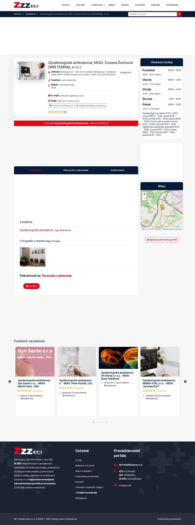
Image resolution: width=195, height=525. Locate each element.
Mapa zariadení (83, 470)
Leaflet (157, 229)
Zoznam (80, 5)
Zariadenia (30, 14)
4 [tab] (106, 422)
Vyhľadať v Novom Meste (75, 123)
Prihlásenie (172, 5)
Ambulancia (65, 230)
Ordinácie (96, 5)
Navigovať (125, 72)
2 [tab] (97, 422)
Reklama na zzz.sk (84, 465)
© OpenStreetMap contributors (171, 229)
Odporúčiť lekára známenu (92, 105)
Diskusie (155, 5)
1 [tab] (93, 422)
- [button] (144, 198)
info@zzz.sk (125, 485)
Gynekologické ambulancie (36, 230)
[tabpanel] (35, 382)
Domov (66, 5)
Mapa (111, 5)
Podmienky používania (87, 476)
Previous (9, 381)
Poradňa (140, 5)
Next (185, 381)
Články (125, 5)
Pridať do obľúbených (63, 105)
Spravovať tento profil (163, 239)
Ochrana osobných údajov (89, 487)
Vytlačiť (32, 286)
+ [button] (144, 194)
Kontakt (79, 481)
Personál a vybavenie (57, 275)
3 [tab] (101, 422)
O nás (78, 460)
